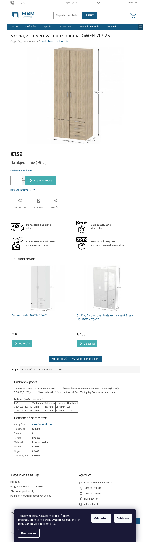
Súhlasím (123, 518)
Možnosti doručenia (21, 171)
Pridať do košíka (43, 180)
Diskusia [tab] (60, 369)
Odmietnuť (101, 518)
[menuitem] (14, 27)
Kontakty (71, 3)
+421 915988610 (92, 488)
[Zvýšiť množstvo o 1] (23, 178)
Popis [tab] (15, 369)
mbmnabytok (91, 504)
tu (54, 524)
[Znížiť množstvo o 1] (23, 182)
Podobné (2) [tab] (28, 369)
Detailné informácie (21, 190)
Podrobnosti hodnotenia (55, 41)
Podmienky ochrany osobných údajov (30, 496)
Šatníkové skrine (42, 424)
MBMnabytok (91, 499)
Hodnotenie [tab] (45, 369)
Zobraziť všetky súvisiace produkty (75, 358)
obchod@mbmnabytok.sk (98, 482)
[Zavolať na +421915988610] (15, 2)
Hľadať (89, 15)
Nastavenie (28, 533)
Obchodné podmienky (22, 491)
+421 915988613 (92, 493)
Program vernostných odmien (26, 487)
